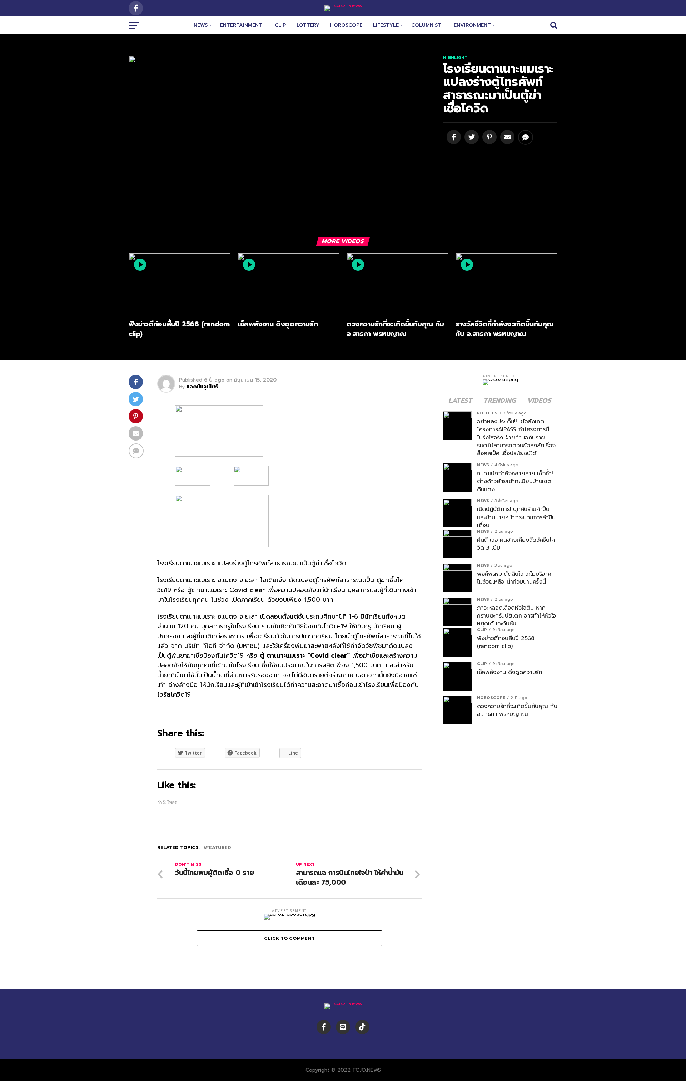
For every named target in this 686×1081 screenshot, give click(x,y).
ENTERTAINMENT (241, 25)
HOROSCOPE (346, 25)
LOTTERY (308, 25)
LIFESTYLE (386, 25)
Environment (472, 25)
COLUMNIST (426, 25)
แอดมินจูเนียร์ (202, 386)
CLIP (280, 25)
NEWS (201, 25)
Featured (218, 847)
